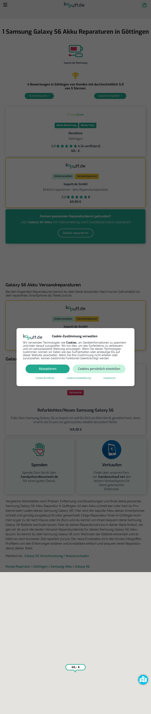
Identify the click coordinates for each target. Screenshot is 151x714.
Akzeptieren (47, 369)
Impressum (109, 378)
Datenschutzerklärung (79, 378)
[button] (143, 680)
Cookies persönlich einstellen (99, 369)
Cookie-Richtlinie (44, 378)
